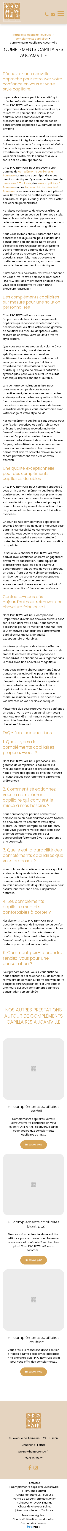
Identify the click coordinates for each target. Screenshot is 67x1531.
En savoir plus (33, 1144)
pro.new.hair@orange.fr (53, 14)
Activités (34, 1483)
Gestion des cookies (33, 1523)
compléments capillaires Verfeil (36, 1108)
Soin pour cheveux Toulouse (35, 1510)
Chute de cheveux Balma (34, 1506)
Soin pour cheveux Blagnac (34, 1502)
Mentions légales (33, 1515)
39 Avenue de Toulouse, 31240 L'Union (33, 1438)
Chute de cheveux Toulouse (34, 1495)
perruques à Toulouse (17, 183)
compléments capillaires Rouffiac (36, 1339)
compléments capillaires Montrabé (36, 1224)
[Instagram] (36, 1468)
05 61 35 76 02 (34, 1458)
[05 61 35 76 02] (47, 14)
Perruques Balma (35, 1491)
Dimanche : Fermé (34, 1445)
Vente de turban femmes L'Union (34, 1499)
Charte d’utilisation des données (33, 1519)
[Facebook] (30, 1468)
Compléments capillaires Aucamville (35, 1487)
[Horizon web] (30, 1526)
